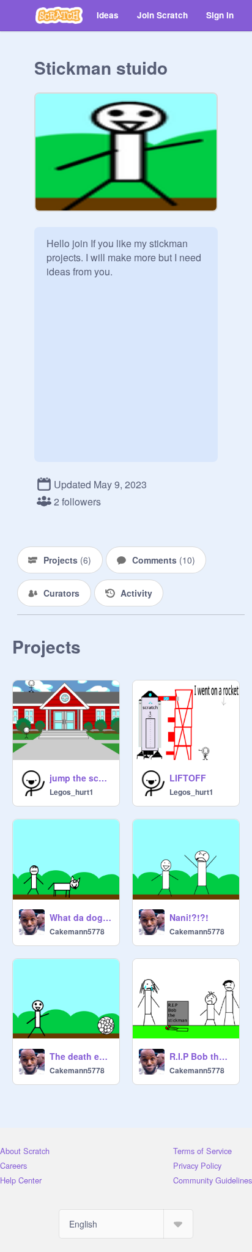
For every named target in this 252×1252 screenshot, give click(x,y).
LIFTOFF (187, 778)
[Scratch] (59, 15)
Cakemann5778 (77, 931)
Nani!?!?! (189, 917)
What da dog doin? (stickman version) (81, 917)
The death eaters (81, 1056)
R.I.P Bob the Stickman (200, 1056)
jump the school (81, 778)
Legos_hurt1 (72, 791)
